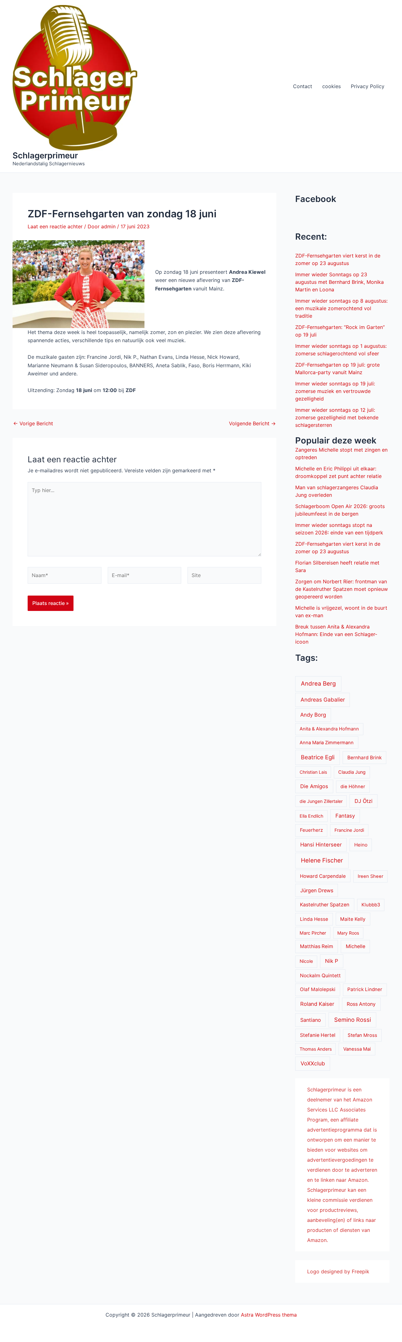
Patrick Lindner (364, 989)
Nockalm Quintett (320, 976)
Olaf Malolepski (317, 989)
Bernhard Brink (364, 758)
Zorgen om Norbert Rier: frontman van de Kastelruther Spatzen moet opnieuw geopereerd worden (341, 589)
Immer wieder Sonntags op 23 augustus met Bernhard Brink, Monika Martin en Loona (339, 282)
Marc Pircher (313, 933)
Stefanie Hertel (317, 1035)
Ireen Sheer (370, 876)
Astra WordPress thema (269, 1315)
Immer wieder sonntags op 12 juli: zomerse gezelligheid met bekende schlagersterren (336, 417)
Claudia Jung (352, 772)
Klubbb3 (370, 905)
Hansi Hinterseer (321, 844)
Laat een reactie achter (55, 226)
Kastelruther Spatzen (324, 905)
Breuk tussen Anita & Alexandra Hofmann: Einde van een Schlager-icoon (336, 634)
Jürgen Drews (316, 890)
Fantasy (345, 816)
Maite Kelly (353, 919)
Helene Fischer (322, 860)
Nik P (331, 961)
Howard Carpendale (323, 876)
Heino (360, 845)
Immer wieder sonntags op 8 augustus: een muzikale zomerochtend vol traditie (341, 308)
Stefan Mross (362, 1035)
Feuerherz (311, 830)
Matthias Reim (316, 946)
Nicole (306, 961)
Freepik (360, 1271)
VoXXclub (313, 1063)
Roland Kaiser (317, 1004)
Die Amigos (314, 786)
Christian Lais (313, 772)
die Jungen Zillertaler (321, 801)
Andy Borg (313, 715)
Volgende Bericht (252, 423)
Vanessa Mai (357, 1049)
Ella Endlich (311, 816)
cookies (331, 86)
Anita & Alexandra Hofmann (329, 729)
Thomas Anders (316, 1049)
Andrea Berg (318, 683)
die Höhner (352, 786)
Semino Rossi (352, 1019)
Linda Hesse (314, 919)
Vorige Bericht (33, 423)
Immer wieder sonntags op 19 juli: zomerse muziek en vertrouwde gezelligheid (335, 391)
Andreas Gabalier (323, 699)
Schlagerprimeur (45, 155)
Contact (302, 86)
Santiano (310, 1020)
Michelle (355, 946)
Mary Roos (348, 933)
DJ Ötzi (363, 801)
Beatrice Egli (317, 757)
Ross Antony (361, 1004)
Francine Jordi (349, 830)
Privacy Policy (367, 86)
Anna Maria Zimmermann (327, 742)
